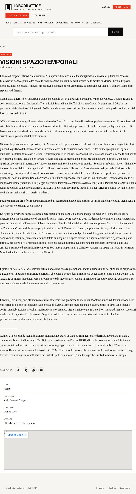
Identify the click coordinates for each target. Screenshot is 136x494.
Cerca (115, 32)
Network (75, 22)
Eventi (18, 22)
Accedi (106, 7)
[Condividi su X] (26, 370)
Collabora (39, 15)
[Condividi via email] (41, 370)
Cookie (112, 488)
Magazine (29, 22)
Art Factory (45, 22)
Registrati (122, 7)
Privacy (100, 488)
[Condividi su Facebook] (18, 370)
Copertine (62, 22)
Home (8, 22)
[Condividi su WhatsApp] (34, 370)
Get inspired (94, 22)
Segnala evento (17, 15)
